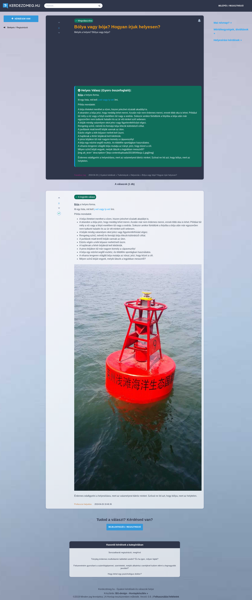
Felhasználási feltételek (166, 596)
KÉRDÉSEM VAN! (22, 19)
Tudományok (123, 175)
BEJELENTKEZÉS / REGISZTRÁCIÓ (124, 527)
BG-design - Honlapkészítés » (131, 593)
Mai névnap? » (223, 22)
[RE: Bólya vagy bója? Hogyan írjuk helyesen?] (137, 377)
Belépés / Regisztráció (231, 6)
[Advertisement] (138, 60)
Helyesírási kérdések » (228, 40)
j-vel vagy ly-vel (106, 100)
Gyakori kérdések (107, 175)
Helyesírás (135, 175)
